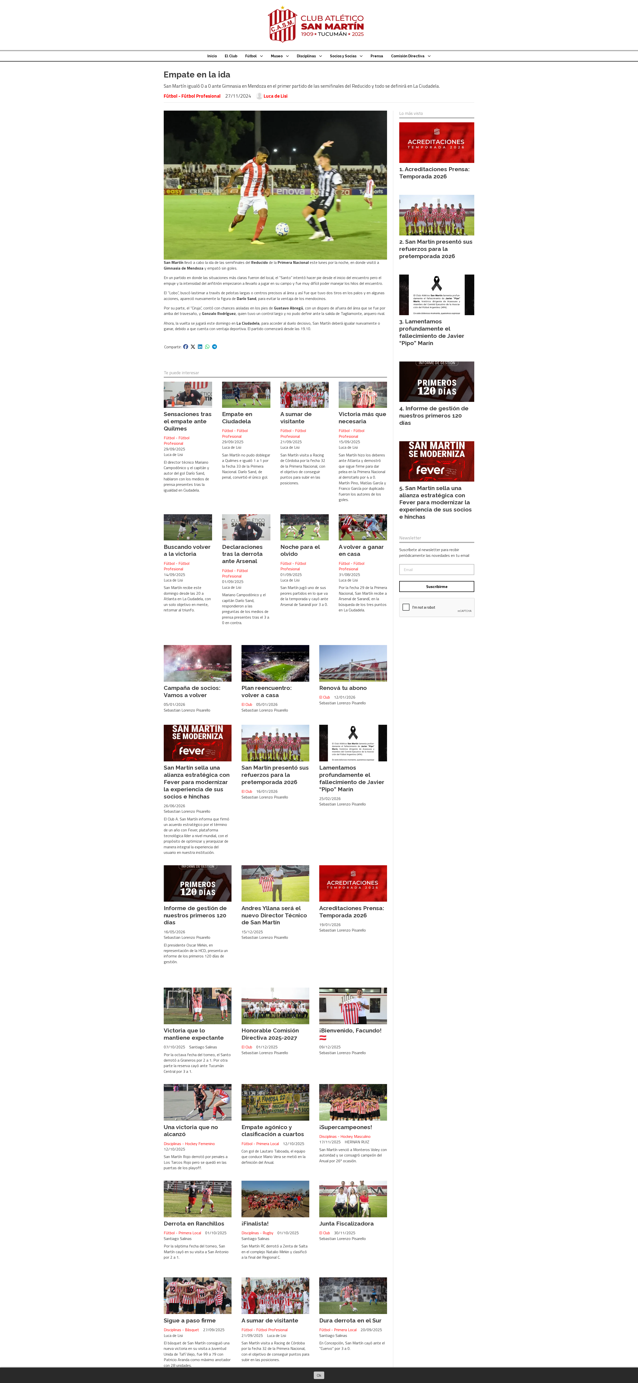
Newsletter (410, 538)
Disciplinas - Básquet (181, 1329)
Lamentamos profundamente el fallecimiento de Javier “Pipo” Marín (351, 778)
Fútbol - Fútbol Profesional (192, 95)
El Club (231, 56)
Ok (319, 1375)
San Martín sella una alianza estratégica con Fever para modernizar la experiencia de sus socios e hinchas (197, 782)
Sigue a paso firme (190, 1320)
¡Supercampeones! (345, 1127)
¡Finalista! (255, 1223)
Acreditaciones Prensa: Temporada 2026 (351, 912)
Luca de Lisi (276, 96)
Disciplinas (306, 56)
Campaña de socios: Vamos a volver (192, 691)
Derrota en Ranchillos (194, 1223)
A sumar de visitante (296, 418)
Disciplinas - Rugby (257, 1233)
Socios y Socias (343, 56)
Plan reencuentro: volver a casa (266, 691)
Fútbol (251, 56)
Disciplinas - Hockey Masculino (345, 1136)
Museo (277, 56)
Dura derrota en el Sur (350, 1320)
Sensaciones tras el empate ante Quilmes (188, 421)
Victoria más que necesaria (362, 418)
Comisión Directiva (407, 56)
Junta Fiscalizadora (346, 1223)
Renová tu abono (343, 687)
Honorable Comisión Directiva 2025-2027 (270, 1034)
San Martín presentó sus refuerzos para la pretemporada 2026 (275, 774)
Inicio (212, 56)
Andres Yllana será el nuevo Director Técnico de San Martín (274, 915)
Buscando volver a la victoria (187, 550)
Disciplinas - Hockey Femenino (189, 1143)
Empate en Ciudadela (237, 418)
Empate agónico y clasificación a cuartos (272, 1131)
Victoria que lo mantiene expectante (194, 1034)
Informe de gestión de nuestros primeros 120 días (195, 915)
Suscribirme (437, 586)
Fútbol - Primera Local (260, 1143)
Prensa (377, 56)
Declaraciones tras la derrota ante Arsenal (242, 554)
